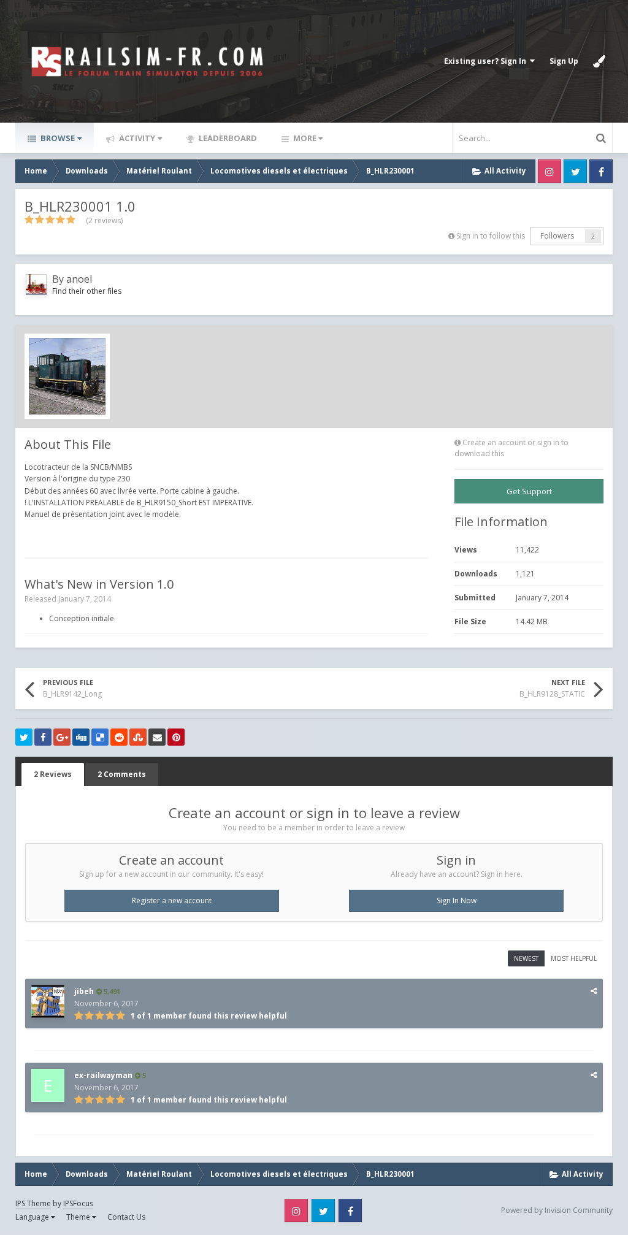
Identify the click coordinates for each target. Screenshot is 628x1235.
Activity (136, 137)
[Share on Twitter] (24, 737)
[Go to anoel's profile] (36, 284)
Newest (526, 958)
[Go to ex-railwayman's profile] (47, 1085)
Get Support (529, 491)
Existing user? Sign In (487, 61)
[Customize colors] (599, 61)
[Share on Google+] (62, 737)
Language (33, 1217)
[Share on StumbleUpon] (138, 737)
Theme (79, 1217)
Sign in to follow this (490, 236)
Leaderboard (227, 137)
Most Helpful (574, 958)
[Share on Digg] (81, 737)
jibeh (84, 991)
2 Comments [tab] (122, 774)
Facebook (601, 171)
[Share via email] (157, 737)
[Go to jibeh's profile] (47, 1001)
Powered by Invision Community (557, 1210)
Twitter (575, 171)
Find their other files (86, 291)
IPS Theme (33, 1203)
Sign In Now (457, 900)
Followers (557, 236)
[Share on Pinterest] (176, 737)
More (304, 137)
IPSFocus (78, 1203)
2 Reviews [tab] (53, 774)
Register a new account (172, 900)
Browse (57, 137)
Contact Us (126, 1217)
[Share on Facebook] (43, 737)
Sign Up (564, 61)
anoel (79, 279)
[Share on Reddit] (119, 737)
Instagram (549, 171)
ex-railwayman (103, 1075)
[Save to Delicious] (100, 737)
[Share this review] (594, 990)
